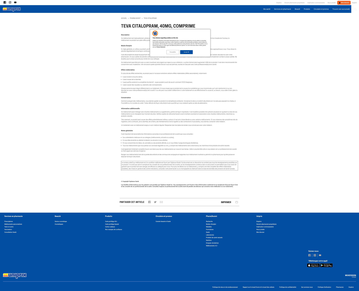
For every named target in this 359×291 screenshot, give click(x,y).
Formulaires (210, 229)
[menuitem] (267, 9)
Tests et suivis (8, 227)
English (354, 3)
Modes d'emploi (211, 224)
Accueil (124, 18)
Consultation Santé (10, 232)
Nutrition (209, 240)
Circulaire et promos (164, 216)
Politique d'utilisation (324, 287)
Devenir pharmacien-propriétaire (294, 3)
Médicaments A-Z (211, 246)
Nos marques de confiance (113, 229)
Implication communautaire (316, 3)
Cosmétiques (59, 224)
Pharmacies (340, 287)
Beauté (58, 216)
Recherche (209, 221)
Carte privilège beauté (112, 224)
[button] (4, 2)
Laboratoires (210, 235)
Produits (108, 216)
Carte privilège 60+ (111, 221)
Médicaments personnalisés (13, 224)
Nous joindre (332, 3)
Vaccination (8, 229)
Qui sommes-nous (307, 287)
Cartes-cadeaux (110, 227)
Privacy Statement (161, 47)
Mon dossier (345, 2)
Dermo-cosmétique (61, 221)
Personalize (173, 52)
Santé (208, 232)
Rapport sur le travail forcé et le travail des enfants (258, 287)
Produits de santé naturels (214, 237)
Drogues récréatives (212, 243)
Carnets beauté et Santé (163, 221)
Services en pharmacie (13, 216)
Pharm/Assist (135, 18)
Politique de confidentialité (287, 287)
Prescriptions (8, 221)
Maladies (209, 227)
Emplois (278, 3)
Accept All (186, 52)
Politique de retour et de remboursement (225, 287)
